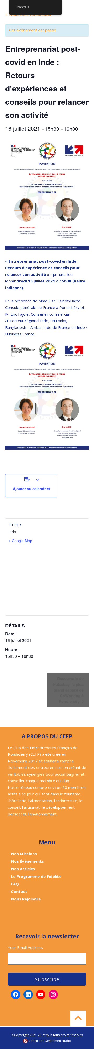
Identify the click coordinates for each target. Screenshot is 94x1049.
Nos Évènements (27, 861)
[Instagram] (53, 994)
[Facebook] (15, 994)
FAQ (15, 883)
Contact (19, 891)
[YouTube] (40, 994)
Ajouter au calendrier (31, 488)
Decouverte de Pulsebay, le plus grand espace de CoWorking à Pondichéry (68, 689)
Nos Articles (23, 868)
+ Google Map (20, 540)
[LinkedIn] (28, 994)
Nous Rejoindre (26, 898)
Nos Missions (24, 853)
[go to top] (78, 1018)
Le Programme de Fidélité (36, 876)
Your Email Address (25, 947)
